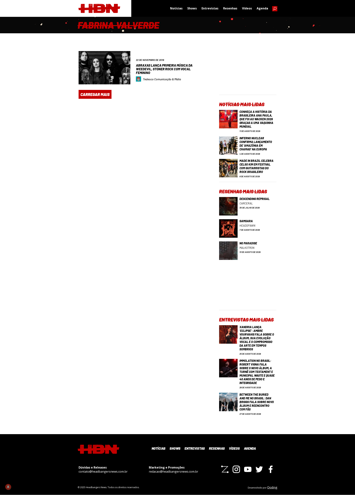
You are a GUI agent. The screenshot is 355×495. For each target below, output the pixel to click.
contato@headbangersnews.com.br (103, 471)
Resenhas (230, 8)
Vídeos (247, 8)
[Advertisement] (247, 71)
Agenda (262, 8)
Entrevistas (210, 8)
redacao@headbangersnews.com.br (173, 471)
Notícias (176, 8)
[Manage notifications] (8, 487)
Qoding (272, 487)
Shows (192, 8)
